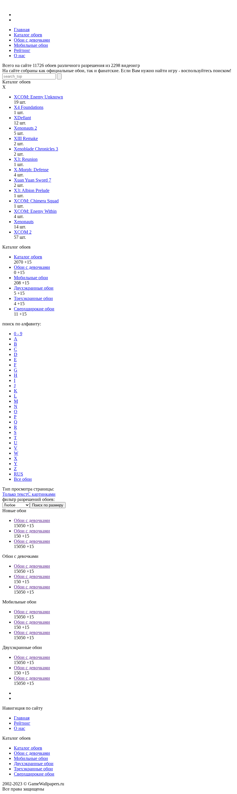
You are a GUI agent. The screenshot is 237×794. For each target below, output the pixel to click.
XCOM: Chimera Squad (36, 200)
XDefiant (22, 117)
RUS (18, 473)
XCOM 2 (23, 232)
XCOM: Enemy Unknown (38, 96)
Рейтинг (22, 723)
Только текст (14, 494)
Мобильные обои (31, 277)
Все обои (23, 479)
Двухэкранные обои (33, 288)
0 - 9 (18, 333)
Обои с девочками (32, 267)
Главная (21, 717)
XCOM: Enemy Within (35, 211)
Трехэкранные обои (33, 298)
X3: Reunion (26, 159)
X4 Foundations (28, 107)
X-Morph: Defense (31, 169)
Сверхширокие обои (34, 308)
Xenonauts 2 (25, 128)
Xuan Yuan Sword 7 (32, 180)
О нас (19, 728)
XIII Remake (26, 138)
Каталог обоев (28, 256)
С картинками (41, 494)
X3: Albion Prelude (31, 190)
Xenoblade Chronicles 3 (36, 148)
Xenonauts (24, 221)
